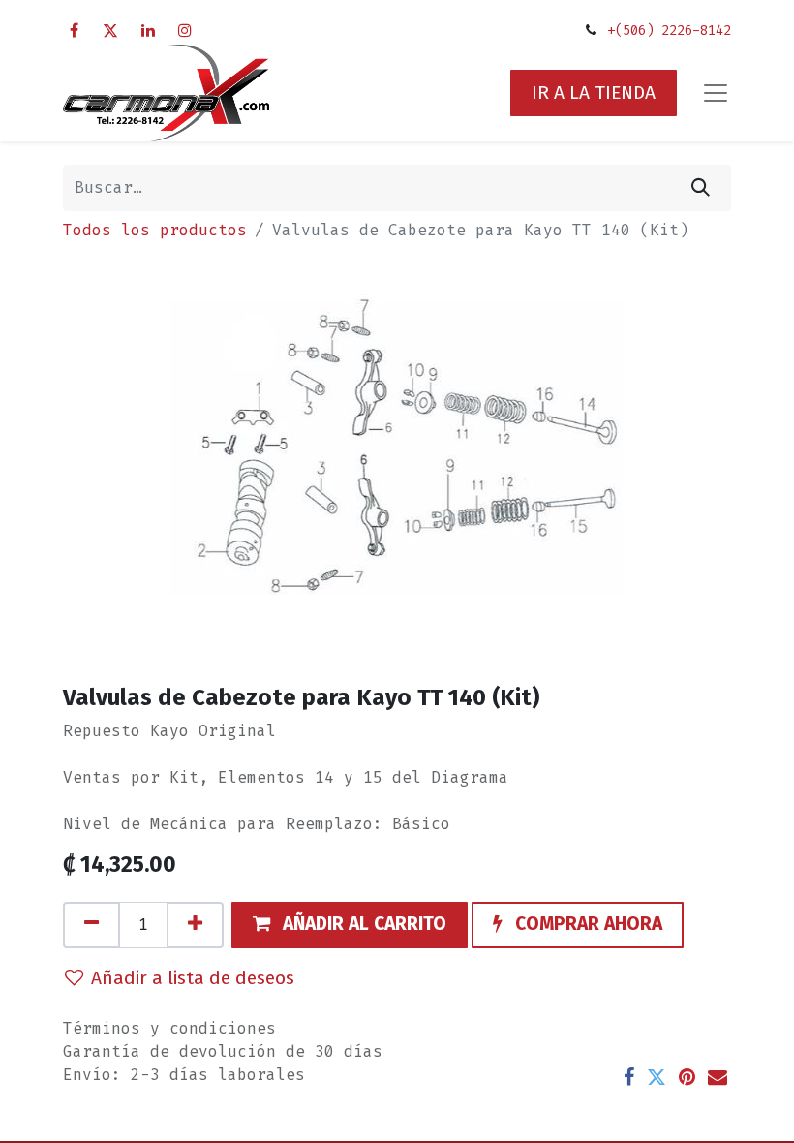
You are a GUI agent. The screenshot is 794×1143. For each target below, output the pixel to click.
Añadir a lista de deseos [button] (192, 978)
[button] (349, 925)
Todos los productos (155, 230)
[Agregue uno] (195, 925)
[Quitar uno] (91, 925)
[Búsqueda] (700, 188)
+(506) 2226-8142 (669, 30)
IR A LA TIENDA (594, 92)
